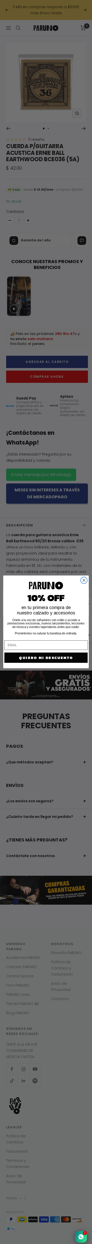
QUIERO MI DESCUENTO (46, 658)
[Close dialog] (83, 580)
